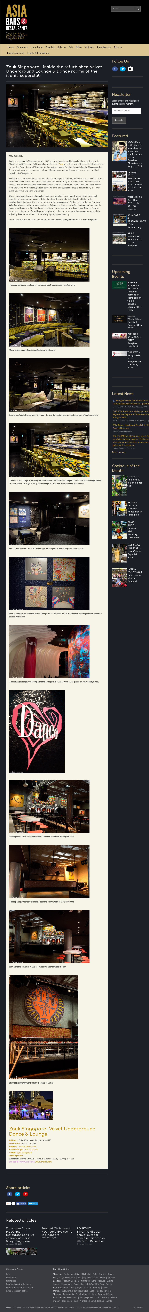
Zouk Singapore (31, 1150)
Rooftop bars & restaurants (18, 1284)
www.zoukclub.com (27, 1147)
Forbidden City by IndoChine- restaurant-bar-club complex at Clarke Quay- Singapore (20, 1235)
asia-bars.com (91, 1307)
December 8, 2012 (49, 1238)
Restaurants (11, 1278)
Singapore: (58, 1274)
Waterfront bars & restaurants (19, 1288)
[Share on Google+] (25, 1194)
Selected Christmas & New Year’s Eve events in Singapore (56, 1231)
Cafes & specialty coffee (17, 1291)
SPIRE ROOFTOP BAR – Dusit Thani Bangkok (134, 239)
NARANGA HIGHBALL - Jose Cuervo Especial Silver (134, 551)
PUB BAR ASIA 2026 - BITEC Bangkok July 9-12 (134, 340)
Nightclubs (11, 1281)
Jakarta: (56, 1284)
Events (111, 1274)
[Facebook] (115, 69)
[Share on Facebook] (9, 1194)
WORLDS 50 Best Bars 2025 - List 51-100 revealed (134, 203)
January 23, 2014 (14, 1244)
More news (118, 452)
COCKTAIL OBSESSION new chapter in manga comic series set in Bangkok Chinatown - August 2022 (134, 154)
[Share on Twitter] (17, 1194)
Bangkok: (57, 1281)
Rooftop (102, 1274)
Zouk (60, 164)
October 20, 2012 (85, 1244)
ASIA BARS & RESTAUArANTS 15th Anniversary (136, 221)
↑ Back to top (137, 1307)
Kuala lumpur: (59, 1298)
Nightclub (86, 1274)
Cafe (95, 1274)
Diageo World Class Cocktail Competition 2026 (134, 322)
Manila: (56, 1291)
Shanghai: (57, 1294)
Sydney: (56, 1301)
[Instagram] (130, 69)
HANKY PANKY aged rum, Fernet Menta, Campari (134, 575)
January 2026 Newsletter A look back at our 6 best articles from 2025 (134, 181)
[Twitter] (123, 69)
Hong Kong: (58, 1278)
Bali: (55, 1288)
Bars (8, 1274)
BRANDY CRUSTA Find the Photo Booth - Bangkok (134, 508)
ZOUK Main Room (43, 1162)
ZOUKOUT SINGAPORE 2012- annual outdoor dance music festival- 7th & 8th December (92, 1235)
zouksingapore (24, 1153)
